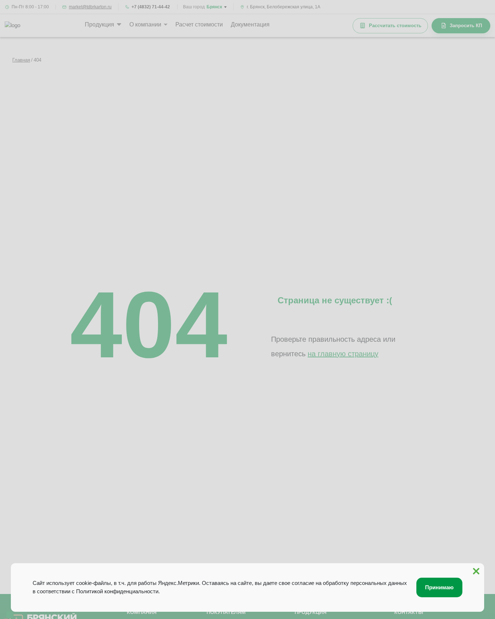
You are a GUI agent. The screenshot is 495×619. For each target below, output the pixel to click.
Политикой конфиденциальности (117, 591)
